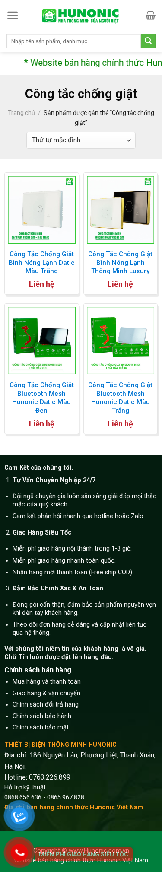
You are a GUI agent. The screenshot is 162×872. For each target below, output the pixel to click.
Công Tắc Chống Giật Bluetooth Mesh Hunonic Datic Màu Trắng (120, 397)
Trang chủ (21, 112)
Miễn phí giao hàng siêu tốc (83, 854)
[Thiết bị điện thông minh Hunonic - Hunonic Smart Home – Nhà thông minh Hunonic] (81, 15)
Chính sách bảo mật (41, 727)
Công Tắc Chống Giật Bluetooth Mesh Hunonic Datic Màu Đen (42, 397)
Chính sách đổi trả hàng (46, 704)
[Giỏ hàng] (151, 15)
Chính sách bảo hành (42, 716)
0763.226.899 (49, 777)
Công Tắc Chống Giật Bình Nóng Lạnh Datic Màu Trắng (42, 262)
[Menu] (12, 15)
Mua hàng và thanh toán (47, 681)
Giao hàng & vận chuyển (46, 693)
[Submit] (148, 41)
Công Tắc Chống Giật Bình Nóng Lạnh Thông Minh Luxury (120, 262)
